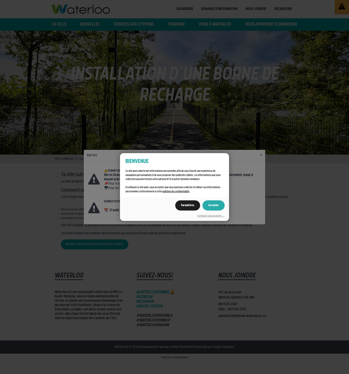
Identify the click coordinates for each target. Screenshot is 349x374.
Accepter (213, 205)
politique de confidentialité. (176, 191)
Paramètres (187, 205)
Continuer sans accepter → (211, 216)
